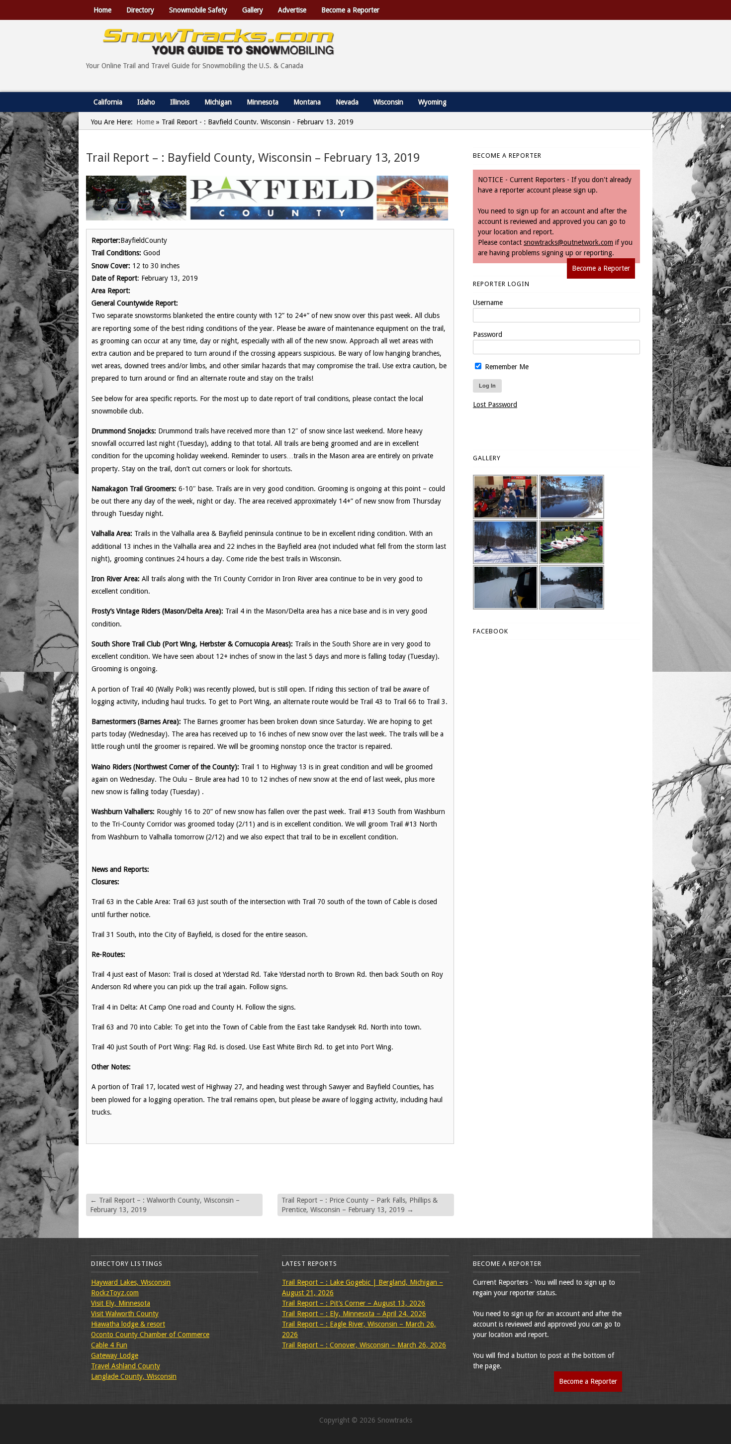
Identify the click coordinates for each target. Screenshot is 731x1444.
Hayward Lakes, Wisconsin (131, 1282)
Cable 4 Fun (109, 1345)
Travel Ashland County (125, 1366)
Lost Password (495, 405)
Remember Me (506, 367)
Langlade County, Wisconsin (134, 1376)
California (107, 102)
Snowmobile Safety (198, 10)
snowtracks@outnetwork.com (568, 242)
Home (102, 10)
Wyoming (432, 102)
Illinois (179, 102)
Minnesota (262, 102)
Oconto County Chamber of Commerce (150, 1335)
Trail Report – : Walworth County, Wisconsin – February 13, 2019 (165, 1204)
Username (488, 303)
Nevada (347, 102)
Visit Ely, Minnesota (120, 1303)
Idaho (146, 102)
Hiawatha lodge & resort (128, 1324)
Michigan (218, 102)
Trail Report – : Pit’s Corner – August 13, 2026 (353, 1303)
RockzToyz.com (115, 1293)
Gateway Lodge (114, 1355)
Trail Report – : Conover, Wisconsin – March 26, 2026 (364, 1345)
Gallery (252, 10)
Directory (140, 10)
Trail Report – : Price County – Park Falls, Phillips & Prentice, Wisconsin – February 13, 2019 (359, 1204)
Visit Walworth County (125, 1314)
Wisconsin (388, 102)
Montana (307, 102)
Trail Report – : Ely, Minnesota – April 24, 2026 (354, 1314)
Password (487, 334)
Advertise (292, 10)
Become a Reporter (350, 10)
